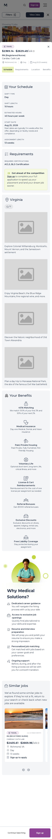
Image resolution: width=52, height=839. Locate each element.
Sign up (40, 833)
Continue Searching (16, 833)
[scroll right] (28, 769)
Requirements (21, 69)
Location (35, 69)
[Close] (48, 46)
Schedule (8, 69)
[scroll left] (23, 769)
